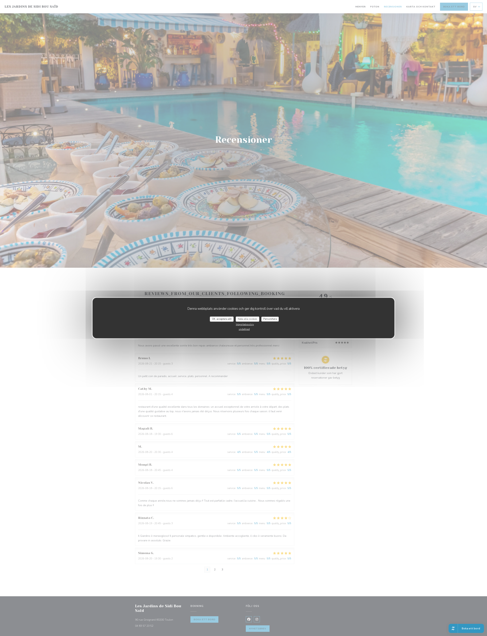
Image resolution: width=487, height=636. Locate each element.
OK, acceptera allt (222, 319)
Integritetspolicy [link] (245, 324)
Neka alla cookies (247, 319)
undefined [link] (244, 329)
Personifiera (270, 319)
